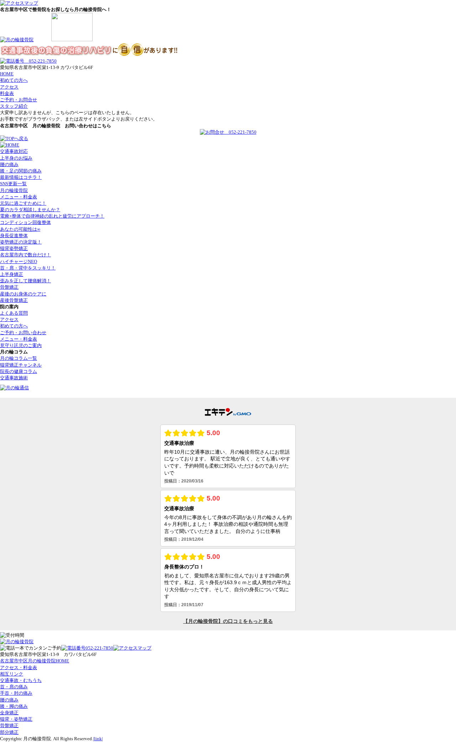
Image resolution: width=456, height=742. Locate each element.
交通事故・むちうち (21, 680)
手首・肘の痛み (16, 693)
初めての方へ (14, 80)
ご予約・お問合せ (18, 99)
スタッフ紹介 (14, 106)
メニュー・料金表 (18, 339)
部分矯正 (9, 732)
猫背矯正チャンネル (21, 365)
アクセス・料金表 (18, 667)
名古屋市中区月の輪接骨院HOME (34, 660)
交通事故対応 (14, 151)
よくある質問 (14, 313)
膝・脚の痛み (14, 706)
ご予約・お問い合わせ (23, 332)
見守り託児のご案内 (21, 345)
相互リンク (11, 674)
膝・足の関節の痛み (21, 171)
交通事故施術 (14, 377)
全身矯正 (9, 712)
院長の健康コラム (18, 371)
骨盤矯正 (9, 725)
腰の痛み (9, 164)
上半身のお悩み (16, 158)
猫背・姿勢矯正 (16, 719)
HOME (7, 73)
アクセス (9, 87)
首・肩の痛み (14, 686)
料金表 (7, 93)
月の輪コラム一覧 (18, 358)
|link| (98, 738)
